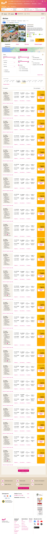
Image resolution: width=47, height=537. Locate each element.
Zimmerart (5, 64)
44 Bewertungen (11, 22)
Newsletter (28, 1)
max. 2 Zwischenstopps (23, 70)
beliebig (20, 65)
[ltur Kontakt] (45, 13)
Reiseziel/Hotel (4, 8)
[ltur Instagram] (38, 522)
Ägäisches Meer (19, 20)
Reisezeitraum (26, 8)
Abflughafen (15, 8)
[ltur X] (35, 524)
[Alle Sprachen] (36, 1)
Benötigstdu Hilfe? (42, 14)
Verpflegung (5, 60)
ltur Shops (23, 1)
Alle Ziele (4, 20)
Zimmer (36, 8)
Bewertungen (38, 44)
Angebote (7, 44)
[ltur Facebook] (35, 522)
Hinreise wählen (5, 78)
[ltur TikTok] (41, 524)
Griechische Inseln (13, 20)
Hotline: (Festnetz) (14, 1)
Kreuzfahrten (13, 6)
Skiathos (24, 20)
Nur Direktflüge (22, 67)
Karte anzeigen (23, 49)
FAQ (33, 1)
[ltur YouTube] (41, 522)
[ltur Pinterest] (38, 524)
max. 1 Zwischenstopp (23, 68)
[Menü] (42, 493)
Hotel (9, 6)
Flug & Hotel (4, 6)
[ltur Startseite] (4, 2)
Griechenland (8, 20)
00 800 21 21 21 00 (18, 495)
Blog (31, 1)
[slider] (3, 57)
